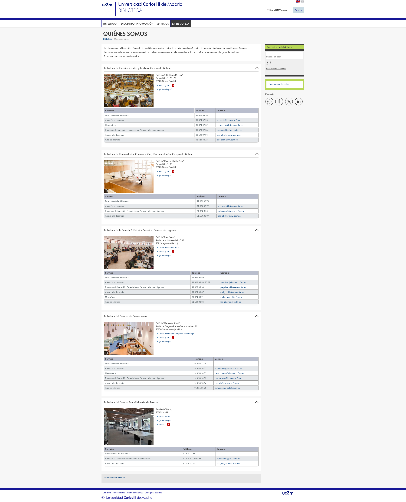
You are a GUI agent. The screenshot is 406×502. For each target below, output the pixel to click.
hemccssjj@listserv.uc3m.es (230, 125)
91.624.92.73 (203, 201)
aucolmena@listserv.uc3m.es (228, 368)
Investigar (110, 23)
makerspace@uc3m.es (231, 297)
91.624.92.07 (203, 216)
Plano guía (164, 85)
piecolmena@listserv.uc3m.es (228, 378)
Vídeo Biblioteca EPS (169, 247)
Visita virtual (164, 416)
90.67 (207, 282)
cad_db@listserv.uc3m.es (229, 135)
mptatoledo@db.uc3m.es (228, 458)
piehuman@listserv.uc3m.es (231, 211)
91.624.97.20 (202, 120)
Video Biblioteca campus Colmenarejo (176, 333)
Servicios (163, 23)
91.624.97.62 (202, 125)
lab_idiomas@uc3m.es (227, 140)
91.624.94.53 (198, 282)
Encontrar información (137, 23)
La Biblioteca (180, 23)
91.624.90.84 (198, 302)
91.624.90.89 (198, 277)
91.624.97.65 (202, 130)
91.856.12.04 (200, 363)
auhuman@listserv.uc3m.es (230, 206)
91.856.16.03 (200, 368)
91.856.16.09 (200, 378)
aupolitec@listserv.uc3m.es (233, 282)
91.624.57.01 (189, 458)
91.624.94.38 (198, 287)
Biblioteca (107, 39)
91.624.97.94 (202, 135)
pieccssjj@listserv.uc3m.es (229, 130)
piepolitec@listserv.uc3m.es (233, 287)
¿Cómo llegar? (165, 89)
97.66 (198, 458)
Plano (161, 424)
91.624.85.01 (203, 211)
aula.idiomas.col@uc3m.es (227, 388)
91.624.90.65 (189, 453)
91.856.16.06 (200, 388)
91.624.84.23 (202, 140)
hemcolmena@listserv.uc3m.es (229, 373)
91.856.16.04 (200, 383)
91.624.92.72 (203, 206)
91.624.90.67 (198, 292)
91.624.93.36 (202, 115)
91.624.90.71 (198, 297)
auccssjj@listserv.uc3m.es (229, 120)
